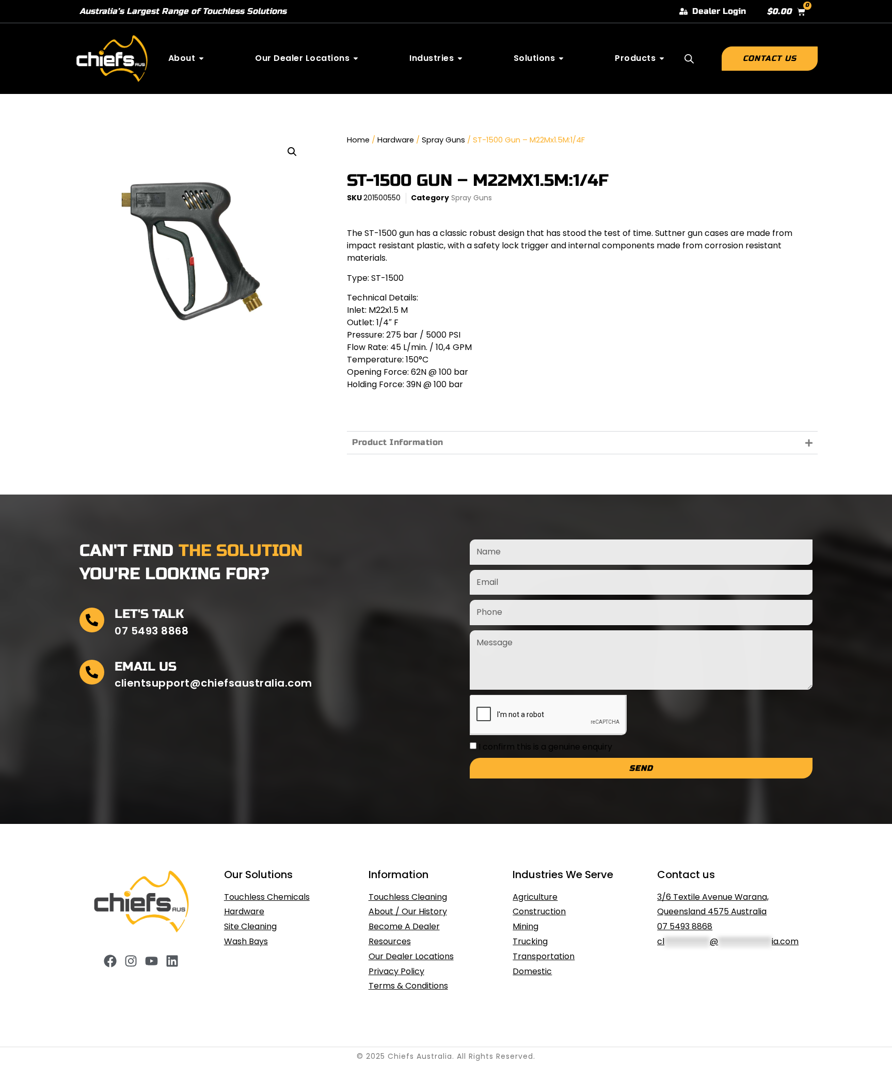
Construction (539, 911)
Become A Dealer (404, 926)
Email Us (146, 666)
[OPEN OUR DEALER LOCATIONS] (355, 58)
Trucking (530, 941)
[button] (292, 151)
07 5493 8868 (684, 926)
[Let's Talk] (91, 620)
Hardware (395, 140)
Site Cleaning (250, 926)
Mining (525, 926)
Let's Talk (149, 614)
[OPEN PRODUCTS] (661, 58)
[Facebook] (110, 961)
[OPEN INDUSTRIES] (460, 58)
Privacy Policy (396, 971)
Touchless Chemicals (267, 897)
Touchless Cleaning (408, 897)
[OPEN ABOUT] (201, 58)
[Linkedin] (172, 961)
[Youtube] (151, 961)
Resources (390, 941)
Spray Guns (443, 140)
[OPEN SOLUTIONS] (561, 58)
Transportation (544, 956)
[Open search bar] (689, 58)
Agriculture (535, 897)
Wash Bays (246, 941)
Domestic (532, 971)
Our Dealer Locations (411, 956)
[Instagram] (130, 961)
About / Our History (408, 911)
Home (358, 140)
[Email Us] (91, 672)
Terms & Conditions (408, 986)
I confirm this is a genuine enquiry (545, 747)
